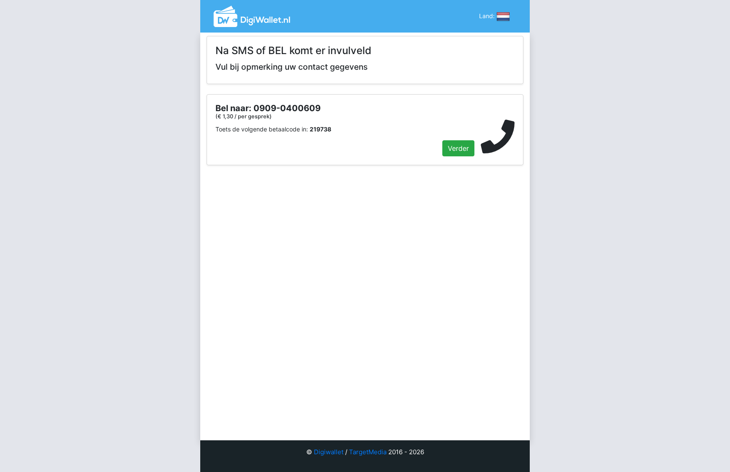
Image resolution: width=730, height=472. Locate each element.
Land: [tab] (487, 15)
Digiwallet (328, 452)
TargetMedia (368, 452)
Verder (458, 148)
